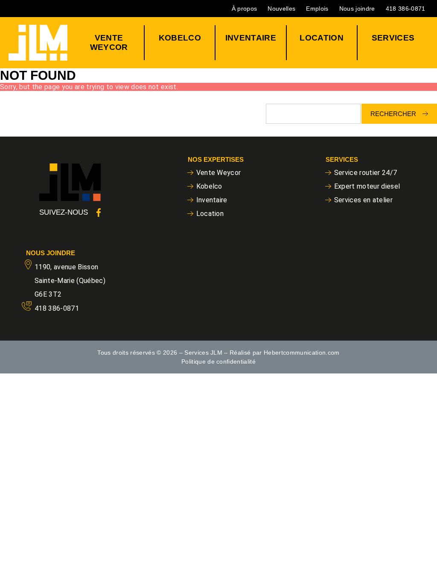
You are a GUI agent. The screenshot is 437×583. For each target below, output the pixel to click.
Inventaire (250, 37)
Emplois (317, 8)
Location (322, 37)
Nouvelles (281, 8)
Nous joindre (357, 8)
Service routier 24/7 (365, 173)
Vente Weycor (109, 42)
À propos (244, 8)
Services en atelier (363, 200)
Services (393, 37)
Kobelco (180, 37)
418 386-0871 (405, 8)
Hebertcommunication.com (302, 352)
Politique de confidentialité (218, 361)
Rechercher (393, 113)
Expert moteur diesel (367, 186)
